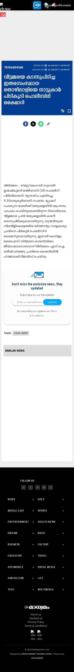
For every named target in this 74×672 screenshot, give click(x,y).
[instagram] (37, 487)
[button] (5, 5)
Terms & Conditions (35, 625)
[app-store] (40, 635)
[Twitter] (33, 124)
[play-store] (34, 635)
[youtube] (44, 487)
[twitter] (30, 487)
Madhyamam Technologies (37, 654)
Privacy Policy (36, 622)
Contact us (35, 618)
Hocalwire (37, 658)
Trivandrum (13, 67)
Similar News (14, 350)
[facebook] (25, 124)
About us (36, 614)
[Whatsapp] (41, 124)
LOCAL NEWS (21, 333)
